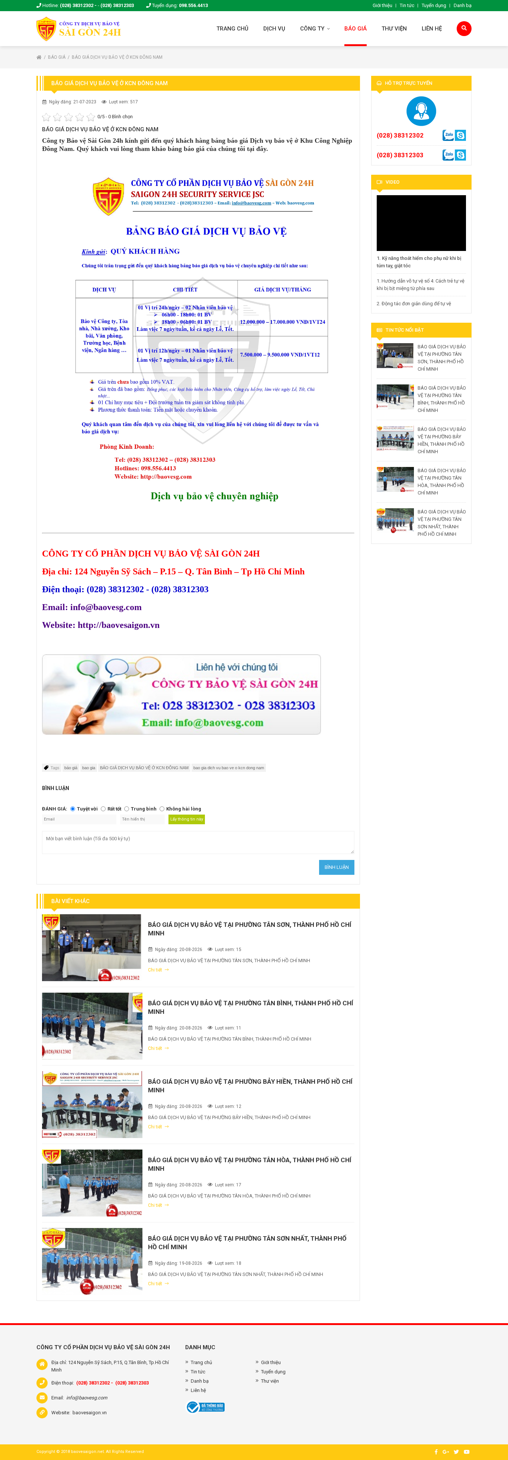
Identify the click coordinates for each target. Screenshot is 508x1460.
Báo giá (355, 28)
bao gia (88, 768)
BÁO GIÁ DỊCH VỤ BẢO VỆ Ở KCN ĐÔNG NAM (117, 57)
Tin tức (407, 5)
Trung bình (144, 809)
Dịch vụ (274, 28)
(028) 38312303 (117, 5)
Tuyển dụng (434, 5)
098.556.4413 (193, 5)
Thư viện (394, 28)
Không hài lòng (183, 809)
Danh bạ (463, 5)
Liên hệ (432, 28)
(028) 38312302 (400, 135)
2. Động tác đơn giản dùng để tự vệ (414, 303)
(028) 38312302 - (78, 5)
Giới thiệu (382, 5)
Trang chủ (232, 28)
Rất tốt (114, 809)
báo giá (70, 768)
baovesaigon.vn (90, 1412)
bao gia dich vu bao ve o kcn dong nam (228, 768)
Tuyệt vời (87, 809)
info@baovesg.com (86, 1398)
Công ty (313, 28)
